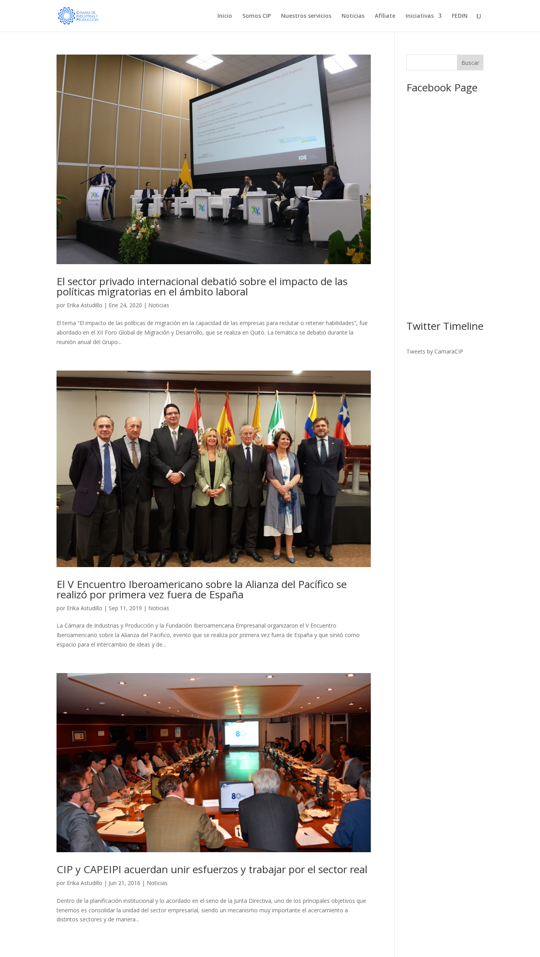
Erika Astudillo (84, 305)
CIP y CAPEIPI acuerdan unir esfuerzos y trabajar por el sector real (212, 869)
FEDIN (460, 16)
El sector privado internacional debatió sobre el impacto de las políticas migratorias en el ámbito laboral (202, 286)
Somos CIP (256, 16)
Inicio (224, 16)
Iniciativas (420, 16)
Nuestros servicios (306, 16)
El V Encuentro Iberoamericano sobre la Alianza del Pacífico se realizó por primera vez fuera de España (202, 589)
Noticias (353, 16)
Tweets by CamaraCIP (434, 351)
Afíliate (385, 16)
